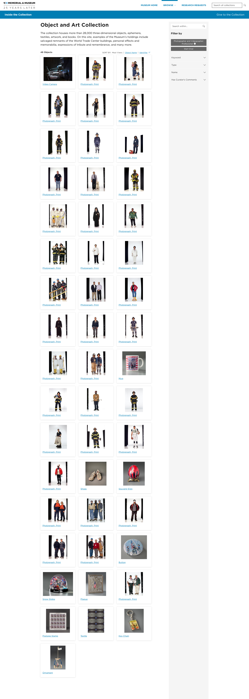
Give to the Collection (230, 14)
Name (174, 72)
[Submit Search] (244, 5)
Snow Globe (49, 599)
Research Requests (194, 5)
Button (122, 562)
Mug (121, 378)
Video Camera (50, 84)
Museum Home (149, 5)
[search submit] (203, 26)
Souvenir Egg (125, 489)
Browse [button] (168, 5)
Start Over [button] (188, 49)
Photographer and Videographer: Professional (189, 42)
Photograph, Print (90, 84)
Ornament (48, 673)
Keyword (176, 57)
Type (173, 65)
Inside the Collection (18, 14)
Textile (84, 636)
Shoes (84, 489)
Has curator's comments (184, 79)
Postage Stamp (50, 636)
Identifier (143, 53)
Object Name (131, 53)
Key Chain (124, 636)
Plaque (84, 599)
